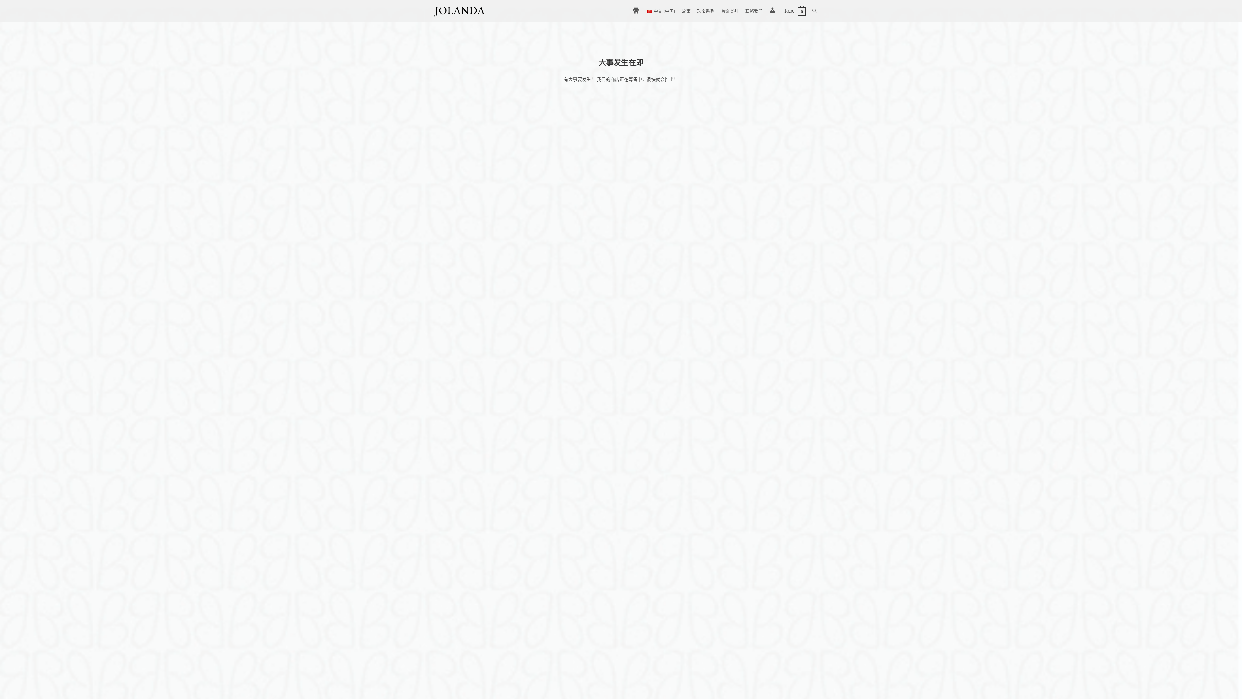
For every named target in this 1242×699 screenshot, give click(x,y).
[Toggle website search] (814, 11)
